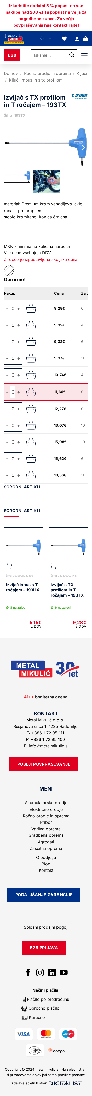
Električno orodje (46, 809)
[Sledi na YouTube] (64, 973)
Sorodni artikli (22, 486)
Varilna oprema (46, 828)
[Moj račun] (76, 38)
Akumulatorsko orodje (46, 802)
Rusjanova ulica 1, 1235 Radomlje (46, 726)
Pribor (46, 822)
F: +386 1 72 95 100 (46, 739)
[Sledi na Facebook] (28, 973)
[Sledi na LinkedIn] (52, 973)
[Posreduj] (72, 55)
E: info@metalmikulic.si (46, 745)
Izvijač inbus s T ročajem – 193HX (22, 587)
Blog (46, 863)
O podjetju (46, 857)
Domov (11, 73)
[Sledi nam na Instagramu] (40, 973)
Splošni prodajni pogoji (46, 927)
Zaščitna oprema (46, 848)
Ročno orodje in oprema (47, 73)
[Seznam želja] (64, 38)
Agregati (46, 841)
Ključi (82, 73)
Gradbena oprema (46, 835)
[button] (85, 38)
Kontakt (46, 870)
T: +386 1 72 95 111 (46, 732)
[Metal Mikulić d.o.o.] (22, 39)
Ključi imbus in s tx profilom (36, 80)
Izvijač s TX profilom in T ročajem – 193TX (67, 590)
